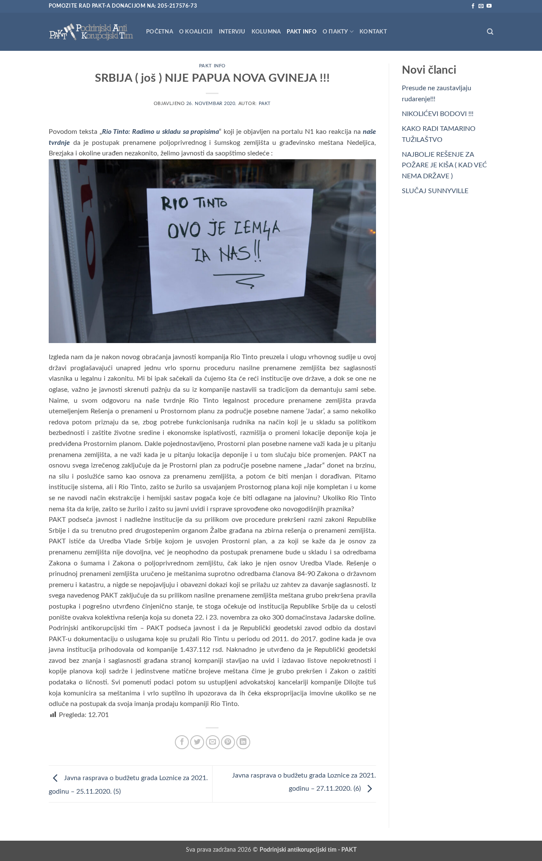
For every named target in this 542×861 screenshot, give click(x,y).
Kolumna (266, 31)
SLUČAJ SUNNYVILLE (435, 191)
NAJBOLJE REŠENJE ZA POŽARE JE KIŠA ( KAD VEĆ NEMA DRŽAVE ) (444, 165)
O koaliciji (196, 31)
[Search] (490, 32)
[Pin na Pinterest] (228, 742)
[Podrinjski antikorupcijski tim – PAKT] (91, 31)
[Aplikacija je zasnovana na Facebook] (473, 6)
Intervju (232, 31)
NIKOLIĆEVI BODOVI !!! (437, 114)
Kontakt (373, 31)
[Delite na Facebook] (182, 742)
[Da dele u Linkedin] (243, 742)
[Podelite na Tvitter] (197, 742)
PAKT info (301, 31)
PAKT (265, 103)
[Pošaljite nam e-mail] (481, 6)
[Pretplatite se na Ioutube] (489, 6)
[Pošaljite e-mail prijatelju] (213, 742)
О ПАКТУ (335, 31)
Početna (159, 31)
